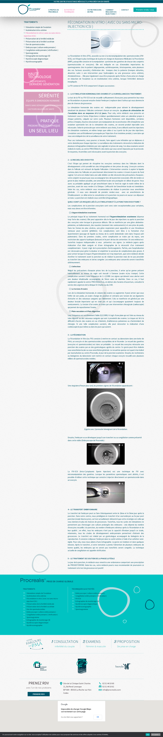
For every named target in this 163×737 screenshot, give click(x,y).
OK (98, 717)
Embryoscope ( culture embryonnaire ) (41, 47)
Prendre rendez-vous (145, 9)
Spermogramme (32, 53)
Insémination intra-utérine (36, 30)
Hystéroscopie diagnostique (37, 59)
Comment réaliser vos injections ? (111, 12)
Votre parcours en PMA (94, 11)
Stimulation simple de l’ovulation (38, 27)
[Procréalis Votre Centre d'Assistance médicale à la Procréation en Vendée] (29, 9)
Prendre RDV (39, 694)
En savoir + (155, 734)
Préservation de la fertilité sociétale (40, 41)
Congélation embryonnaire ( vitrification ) (42, 50)
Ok (148, 734)
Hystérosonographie (34, 61)
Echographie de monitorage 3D (38, 56)
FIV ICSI (78, 598)
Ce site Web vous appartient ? (72, 717)
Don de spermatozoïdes (35, 44)
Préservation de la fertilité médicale (40, 38)
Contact (125, 10)
